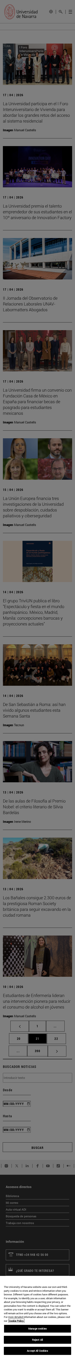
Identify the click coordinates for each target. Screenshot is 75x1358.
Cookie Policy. (16, 1321)
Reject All (37, 1339)
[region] (37, 1317)
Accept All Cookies (37, 1350)
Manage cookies (37, 1328)
